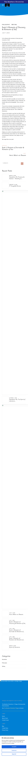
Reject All (14, 754)
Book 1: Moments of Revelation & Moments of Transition (16, 640)
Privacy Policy (5, 730)
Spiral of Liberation (14, 647)
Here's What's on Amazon (16, 614)
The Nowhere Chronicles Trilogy (11, 708)
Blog (3, 726)
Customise (14, 750)
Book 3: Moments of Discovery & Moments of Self (17, 622)
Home (3, 716)
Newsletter (4, 659)
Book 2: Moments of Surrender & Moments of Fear (16, 631)
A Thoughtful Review (15, 186)
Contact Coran (5, 720)
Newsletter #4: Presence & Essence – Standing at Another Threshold (16, 178)
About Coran (5, 718)
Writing (14, 24)
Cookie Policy (5, 728)
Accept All (14, 746)
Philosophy (6, 24)
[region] (14, 746)
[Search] (22, 163)
